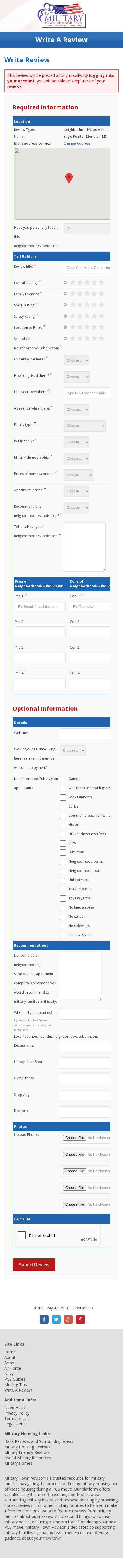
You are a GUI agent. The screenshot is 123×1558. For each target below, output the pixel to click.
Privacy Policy (16, 1413)
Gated (73, 778)
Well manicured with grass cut (92, 787)
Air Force (12, 1368)
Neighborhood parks (85, 861)
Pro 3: (19, 647)
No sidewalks (79, 925)
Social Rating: (24, 305)
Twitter (56, 1319)
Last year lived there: (30, 391)
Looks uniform (80, 797)
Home (38, 1308)
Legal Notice (16, 1424)
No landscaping (81, 907)
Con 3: (75, 647)
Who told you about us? (33, 1012)
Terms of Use (17, 1418)
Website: (21, 732)
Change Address (77, 143)
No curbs (75, 916)
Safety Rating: (24, 316)
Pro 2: (19, 621)
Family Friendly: (26, 294)
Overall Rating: (25, 282)
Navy (9, 1373)
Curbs (73, 806)
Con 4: (75, 672)
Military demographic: (31, 457)
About (9, 1357)
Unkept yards (79, 879)
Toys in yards (79, 898)
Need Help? (14, 1407)
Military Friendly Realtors (27, 1452)
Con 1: (75, 596)
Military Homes (18, 1463)
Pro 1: (19, 596)
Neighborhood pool (84, 870)
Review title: (23, 266)
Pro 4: (19, 672)
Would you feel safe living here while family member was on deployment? (35, 758)
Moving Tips (15, 1384)
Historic (74, 824)
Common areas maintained (90, 815)
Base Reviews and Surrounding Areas (38, 1441)
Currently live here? (29, 359)
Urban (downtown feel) (87, 833)
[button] (69, 178)
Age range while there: (32, 408)
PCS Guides (14, 1379)
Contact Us (83, 1308)
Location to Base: (28, 327)
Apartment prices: (28, 490)
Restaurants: (24, 1045)
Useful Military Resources (27, 1457)
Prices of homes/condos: (34, 473)
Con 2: (75, 621)
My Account (58, 1308)
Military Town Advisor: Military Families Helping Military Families (61, 15)
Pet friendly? (24, 441)
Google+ (68, 1319)
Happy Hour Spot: (28, 1061)
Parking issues (79, 934)
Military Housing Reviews (27, 1447)
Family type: (23, 424)
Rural (72, 843)
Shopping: (22, 1094)
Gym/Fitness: (24, 1078)
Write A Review (18, 1390)
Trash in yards (79, 888)
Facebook (44, 1319)
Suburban (76, 852)
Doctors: (21, 1110)
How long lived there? (31, 375)
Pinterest (80, 1319)
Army (9, 1362)
